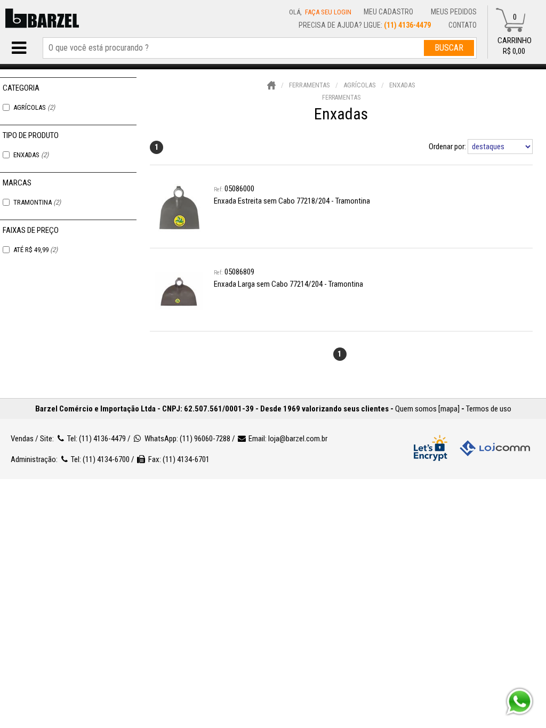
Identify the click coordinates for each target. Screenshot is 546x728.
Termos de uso (488, 409)
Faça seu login (328, 12)
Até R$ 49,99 (35, 250)
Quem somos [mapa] (427, 409)
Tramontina (37, 202)
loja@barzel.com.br (297, 438)
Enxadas (31, 155)
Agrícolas (34, 107)
